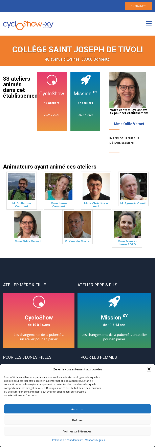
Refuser (77, 420)
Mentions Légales (95, 440)
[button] (149, 369)
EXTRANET (138, 5)
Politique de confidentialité (67, 440)
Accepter (77, 409)
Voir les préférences (77, 431)
